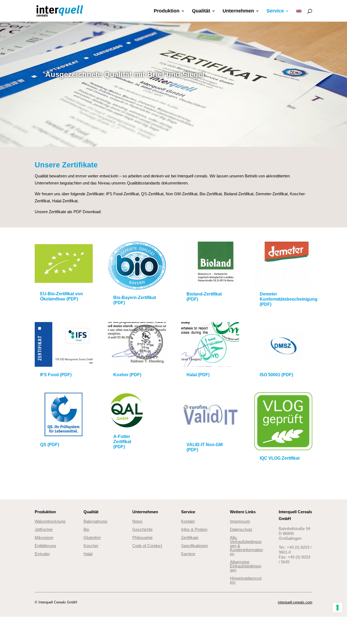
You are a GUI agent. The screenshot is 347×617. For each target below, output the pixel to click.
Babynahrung (95, 521)
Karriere (188, 553)
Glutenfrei (92, 537)
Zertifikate (189, 537)
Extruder (42, 553)
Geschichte (142, 529)
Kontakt (188, 521)
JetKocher (44, 529)
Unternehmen (238, 11)
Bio (86, 529)
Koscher (90, 545)
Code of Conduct (147, 545)
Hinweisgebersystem (246, 580)
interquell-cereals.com (295, 602)
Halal (87, 553)
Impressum (240, 521)
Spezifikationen (194, 545)
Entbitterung (45, 545)
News (137, 521)
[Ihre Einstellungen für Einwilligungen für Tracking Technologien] (337, 607)
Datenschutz (241, 529)
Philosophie (142, 537)
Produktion (166, 11)
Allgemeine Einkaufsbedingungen (245, 566)
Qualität (201, 11)
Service (275, 11)
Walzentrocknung (50, 521)
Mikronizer (44, 537)
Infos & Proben (194, 529)
